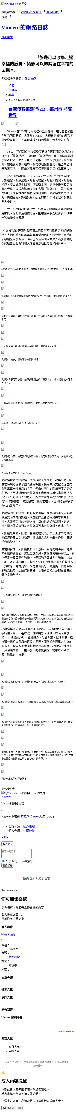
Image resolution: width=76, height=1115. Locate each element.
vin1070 (6, 796)
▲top (4, 836)
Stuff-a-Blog (70, 1031)
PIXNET (17, 1062)
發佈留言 (7, 865)
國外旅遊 (29, 826)
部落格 (12, 89)
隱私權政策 (63, 1062)
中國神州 (29, 830)
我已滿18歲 (8, 1108)
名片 (11, 94)
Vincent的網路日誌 (24, 27)
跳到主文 (7, 37)
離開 (20, 1108)
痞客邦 (25, 816)
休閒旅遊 (30, 78)
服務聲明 (38, 1065)
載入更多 (7, 844)
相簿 (11, 85)
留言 (32, 816)
